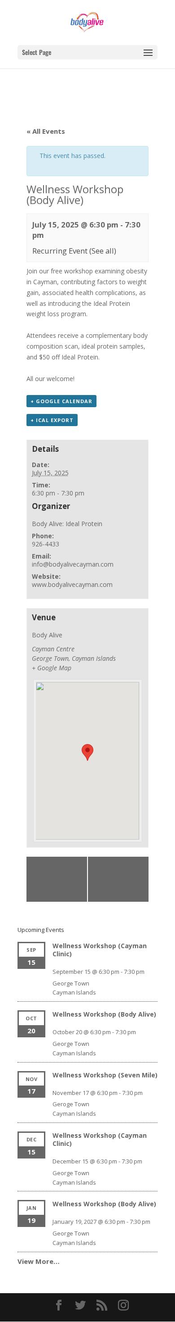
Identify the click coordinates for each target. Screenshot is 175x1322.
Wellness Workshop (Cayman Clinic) (53, 879)
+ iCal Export (52, 420)
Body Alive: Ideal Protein (67, 523)
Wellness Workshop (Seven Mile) (119, 879)
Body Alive (47, 635)
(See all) (102, 250)
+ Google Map (51, 667)
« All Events (45, 131)
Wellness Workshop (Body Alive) (104, 1014)
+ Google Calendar (61, 401)
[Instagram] (123, 1305)
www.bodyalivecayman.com (72, 584)
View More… (39, 1261)
